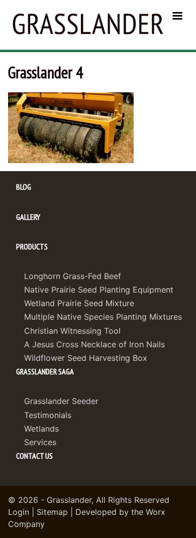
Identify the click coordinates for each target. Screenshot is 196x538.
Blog (23, 187)
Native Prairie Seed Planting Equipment (98, 290)
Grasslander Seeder (61, 401)
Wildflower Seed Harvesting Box (85, 358)
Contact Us (34, 456)
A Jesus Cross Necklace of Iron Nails (94, 344)
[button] (71, 127)
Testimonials (47, 415)
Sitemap (52, 512)
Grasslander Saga (45, 371)
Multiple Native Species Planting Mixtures (103, 317)
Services (40, 442)
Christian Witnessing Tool (72, 331)
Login (18, 512)
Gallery (28, 217)
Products (32, 246)
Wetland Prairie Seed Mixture (79, 303)
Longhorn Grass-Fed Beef (72, 276)
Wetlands (41, 429)
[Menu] (177, 17)
